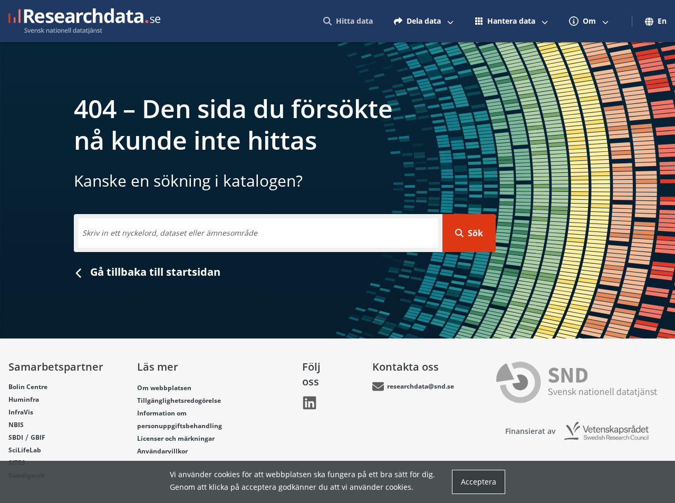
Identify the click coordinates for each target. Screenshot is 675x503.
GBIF (38, 437)
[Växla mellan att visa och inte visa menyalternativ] (450, 21)
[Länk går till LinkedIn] (309, 402)
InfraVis (20, 412)
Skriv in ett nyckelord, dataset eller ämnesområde (169, 233)
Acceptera (478, 482)
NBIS (16, 424)
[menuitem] (348, 21)
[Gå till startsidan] (84, 21)
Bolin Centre (27, 386)
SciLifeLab (24, 450)
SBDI (15, 437)
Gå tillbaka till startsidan (154, 272)
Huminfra (23, 399)
